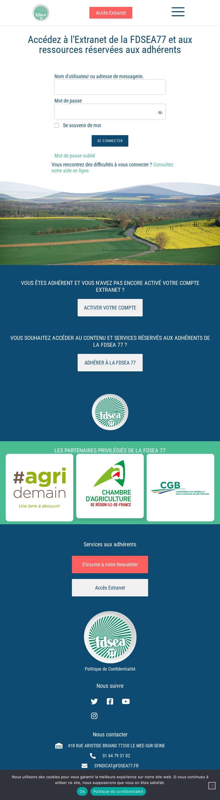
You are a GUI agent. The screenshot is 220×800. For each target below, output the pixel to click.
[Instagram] (94, 716)
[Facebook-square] (110, 701)
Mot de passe (68, 101)
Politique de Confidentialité (110, 669)
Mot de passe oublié (74, 156)
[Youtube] (126, 701)
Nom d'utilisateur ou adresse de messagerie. (99, 76)
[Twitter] (94, 701)
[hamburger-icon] (175, 13)
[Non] (212, 785)
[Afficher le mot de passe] (159, 111)
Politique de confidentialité (118, 791)
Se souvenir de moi (81, 125)
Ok (82, 791)
